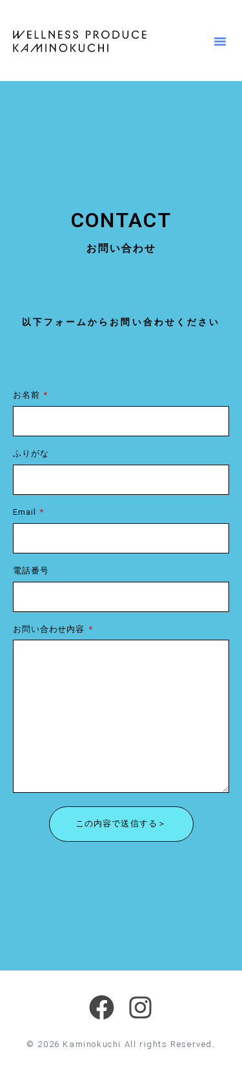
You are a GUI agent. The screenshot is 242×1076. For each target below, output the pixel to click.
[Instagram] (141, 1007)
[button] (220, 41)
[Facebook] (101, 1007)
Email (25, 512)
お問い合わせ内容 (50, 630)
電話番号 (31, 571)
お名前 (28, 395)
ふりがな (31, 454)
